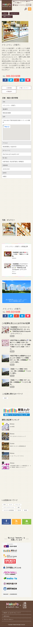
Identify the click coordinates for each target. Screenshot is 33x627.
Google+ (16, 80)
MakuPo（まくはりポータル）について (12, 612)
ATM (4, 504)
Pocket (27, 80)
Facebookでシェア (5, 80)
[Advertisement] (16, 198)
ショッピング (14, 13)
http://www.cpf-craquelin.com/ (11, 154)
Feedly (27, 523)
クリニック (17, 504)
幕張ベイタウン (7, 16)
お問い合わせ (6, 616)
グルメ (5, 13)
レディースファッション (9, 507)
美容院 (25, 510)
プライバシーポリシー (8, 619)
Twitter (10, 80)
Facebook (6, 523)
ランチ (10, 504)
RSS (16, 523)
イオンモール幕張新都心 (9, 510)
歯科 (19, 507)
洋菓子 (5, 398)
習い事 (19, 510)
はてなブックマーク (22, 80)
